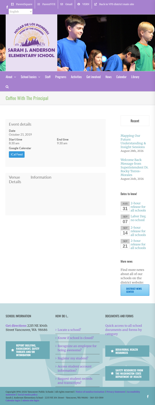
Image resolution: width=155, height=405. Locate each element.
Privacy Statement (115, 391)
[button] (7, 86)
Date (12, 130)
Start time (15, 139)
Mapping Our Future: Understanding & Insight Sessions (133, 141)
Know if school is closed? (76, 338)
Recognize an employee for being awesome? (77, 348)
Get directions (16, 325)
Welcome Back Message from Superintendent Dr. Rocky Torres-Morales (134, 167)
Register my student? (73, 358)
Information (41, 177)
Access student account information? (74, 368)
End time (63, 139)
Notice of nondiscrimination (90, 391)
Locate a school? (69, 330)
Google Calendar (20, 148)
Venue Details (15, 179)
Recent (135, 120)
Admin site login (30, 400)
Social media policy (27, 394)
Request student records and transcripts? (75, 381)
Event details (20, 124)
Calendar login (13, 400)
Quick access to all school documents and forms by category (123, 330)
